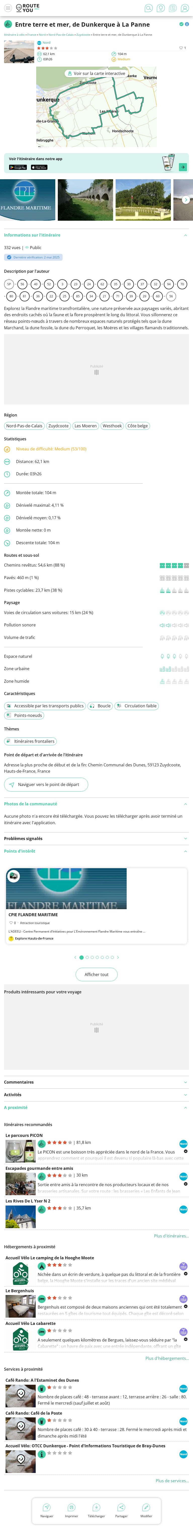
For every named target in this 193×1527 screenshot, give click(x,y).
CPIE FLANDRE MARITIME (33, 914)
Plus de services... (172, 1481)
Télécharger (96, 1516)
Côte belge (138, 426)
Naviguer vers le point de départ (48, 784)
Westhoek (112, 426)
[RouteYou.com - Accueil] (27, 8)
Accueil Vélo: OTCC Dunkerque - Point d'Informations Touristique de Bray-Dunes (85, 1446)
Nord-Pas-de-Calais (61, 34)
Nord (42, 34)
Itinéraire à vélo (14, 34)
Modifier (146, 1516)
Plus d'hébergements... (167, 1358)
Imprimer (71, 1516)
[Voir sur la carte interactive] (96, 143)
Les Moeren (86, 426)
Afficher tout (97, 974)
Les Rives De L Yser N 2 (28, 1201)
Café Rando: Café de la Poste (34, 1413)
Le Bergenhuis (20, 1290)
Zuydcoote (83, 34)
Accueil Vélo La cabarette (31, 1323)
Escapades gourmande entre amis (39, 1168)
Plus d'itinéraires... (171, 1236)
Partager (121, 1516)
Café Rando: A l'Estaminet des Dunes (42, 1380)
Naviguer (46, 1516)
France (31, 34)
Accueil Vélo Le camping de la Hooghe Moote (50, 1258)
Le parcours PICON (24, 1135)
